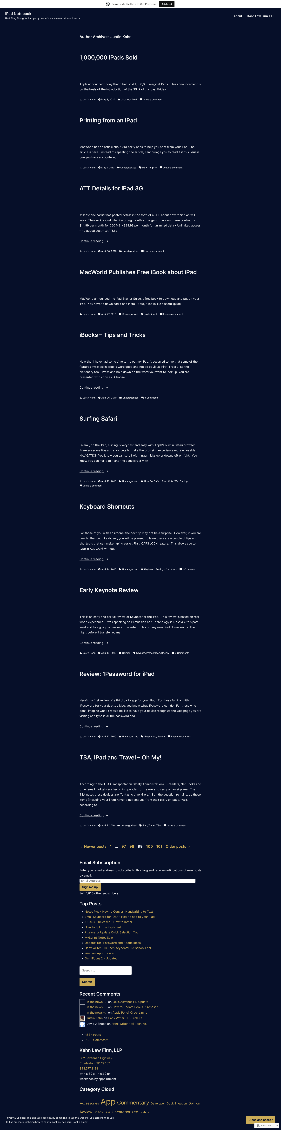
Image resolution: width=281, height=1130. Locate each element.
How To (146, 167)
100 (149, 846)
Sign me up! (90, 887)
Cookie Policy (80, 1122)
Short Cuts (167, 481)
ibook (154, 314)
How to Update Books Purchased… (137, 1007)
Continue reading (92, 241)
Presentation (153, 652)
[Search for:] (106, 970)
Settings (160, 569)
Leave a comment (152, 100)
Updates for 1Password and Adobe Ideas (113, 942)
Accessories (89, 1103)
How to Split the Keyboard (103, 927)
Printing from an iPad (108, 120)
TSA (158, 825)
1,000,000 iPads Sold (109, 57)
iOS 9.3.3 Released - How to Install (108, 922)
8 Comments (151, 398)
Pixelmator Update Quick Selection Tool (112, 932)
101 (159, 846)
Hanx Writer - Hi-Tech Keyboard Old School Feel (118, 948)
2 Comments (182, 653)
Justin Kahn (89, 99)
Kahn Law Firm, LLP (260, 16)
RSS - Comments (96, 1040)
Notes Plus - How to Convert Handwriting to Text (119, 911)
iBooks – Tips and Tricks (113, 334)
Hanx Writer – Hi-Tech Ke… (126, 1018)
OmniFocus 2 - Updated (101, 958)
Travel (151, 825)
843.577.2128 (89, 1068)
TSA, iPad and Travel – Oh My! (120, 757)
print (154, 167)
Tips (107, 1112)
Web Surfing (181, 481)
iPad (144, 825)
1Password (150, 736)
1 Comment (189, 570)
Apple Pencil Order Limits (130, 1012)
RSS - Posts (93, 1034)
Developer (158, 1103)
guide (147, 314)
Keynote (140, 652)
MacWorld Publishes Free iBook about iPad (138, 272)
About (238, 16)
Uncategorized (129, 99)
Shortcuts (171, 569)
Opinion (126, 652)
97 (123, 846)
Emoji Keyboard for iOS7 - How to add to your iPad (120, 916)
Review (165, 652)
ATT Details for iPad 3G (111, 188)
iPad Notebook (18, 13)
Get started (166, 4)
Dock (170, 1103)
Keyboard (149, 569)
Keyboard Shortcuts (107, 506)
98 (131, 846)
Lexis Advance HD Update (130, 1002)
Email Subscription (100, 862)
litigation (181, 1103)
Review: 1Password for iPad (117, 673)
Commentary (133, 1102)
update (144, 1112)
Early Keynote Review (109, 590)
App (108, 1101)
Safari (157, 481)
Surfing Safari (98, 418)
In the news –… (97, 1002)
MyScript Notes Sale (99, 937)
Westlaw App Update (99, 953)
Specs (98, 1112)
